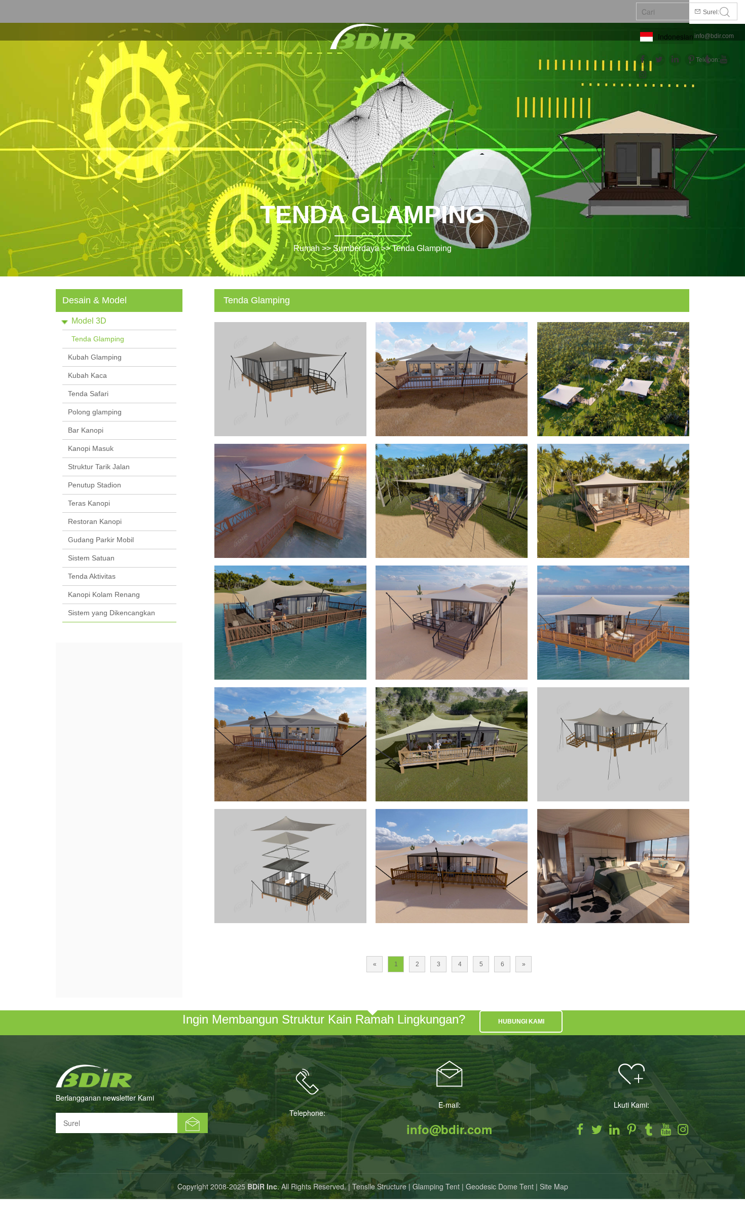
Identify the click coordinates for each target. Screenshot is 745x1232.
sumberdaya (356, 248)
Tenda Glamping (422, 248)
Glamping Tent (436, 1186)
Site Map (554, 1186)
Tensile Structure (379, 1186)
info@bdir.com (714, 36)
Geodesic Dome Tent (500, 1186)
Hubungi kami (521, 1021)
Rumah (306, 248)
